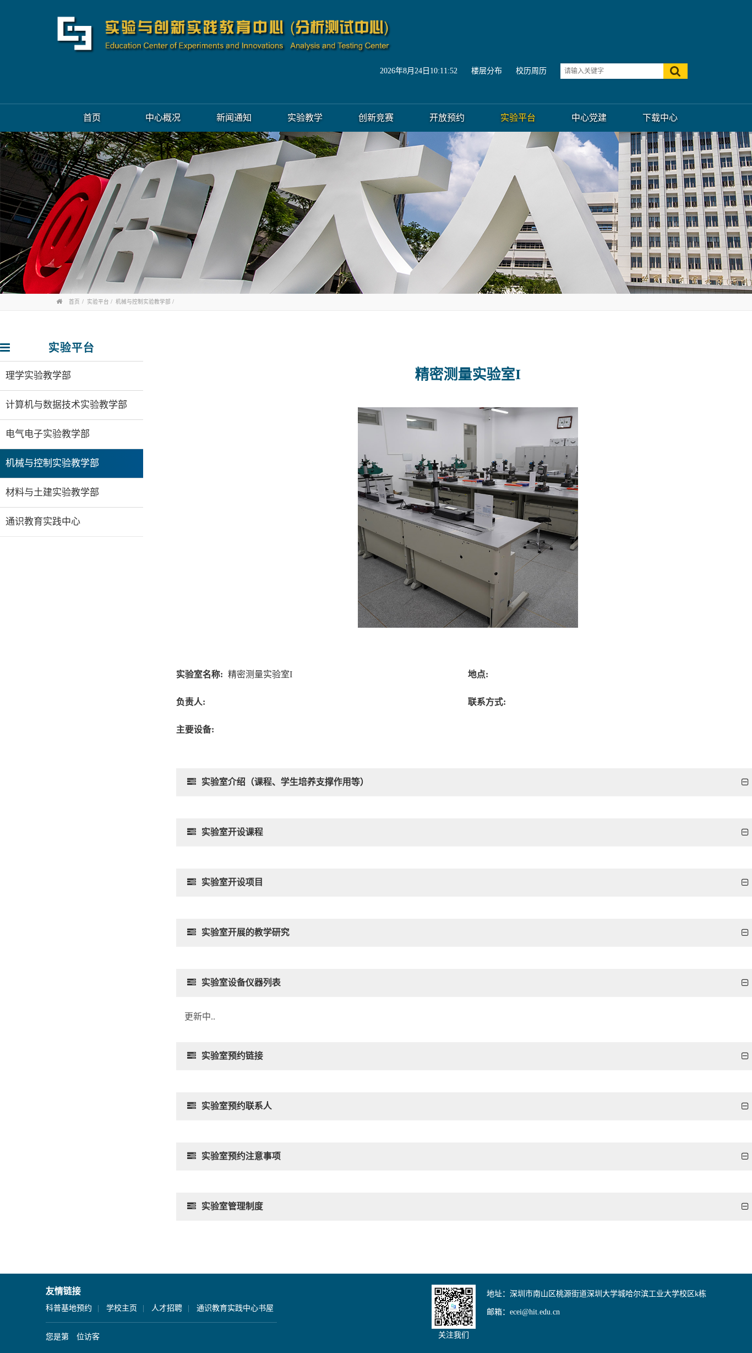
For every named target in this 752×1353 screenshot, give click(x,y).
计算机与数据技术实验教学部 (66, 405)
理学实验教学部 (38, 375)
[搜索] (675, 71)
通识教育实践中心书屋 (235, 1308)
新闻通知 (234, 117)
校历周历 (531, 71)
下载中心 (660, 117)
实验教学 (305, 117)
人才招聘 (166, 1308)
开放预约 (447, 117)
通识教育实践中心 (43, 521)
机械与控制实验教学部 (143, 302)
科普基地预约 (69, 1308)
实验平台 (518, 117)
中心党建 (589, 117)
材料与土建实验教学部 (52, 492)
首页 (92, 117)
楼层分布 (486, 71)
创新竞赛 (376, 117)
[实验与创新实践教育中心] (224, 34)
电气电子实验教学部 (48, 434)
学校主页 (121, 1308)
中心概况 (163, 117)
